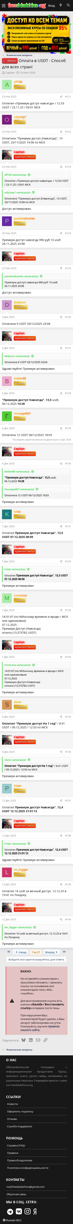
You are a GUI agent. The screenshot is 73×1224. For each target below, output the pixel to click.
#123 (68, 166)
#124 (68, 233)
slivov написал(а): (15, 760)
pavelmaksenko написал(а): (21, 276)
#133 (68, 610)
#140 (68, 919)
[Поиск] (68, 5)
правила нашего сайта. (40, 1028)
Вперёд (50, 952)
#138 (68, 835)
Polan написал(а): (15, 843)
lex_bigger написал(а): (18, 927)
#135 (68, 716)
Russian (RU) (13, 1220)
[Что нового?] (60, 5)
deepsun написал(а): (17, 356)
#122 (68, 131)
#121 (68, 96)
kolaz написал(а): (15, 569)
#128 (68, 393)
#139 (68, 884)
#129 (68, 428)
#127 (68, 348)
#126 (68, 317)
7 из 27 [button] (36, 952)
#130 (68, 463)
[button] (3, 5)
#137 (68, 800)
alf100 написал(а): (15, 174)
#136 (68, 752)
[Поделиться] (61, 97)
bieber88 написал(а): (17, 471)
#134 (68, 657)
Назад (22, 952)
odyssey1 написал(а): (17, 192)
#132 (68, 561)
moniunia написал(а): (17, 665)
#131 (68, 526)
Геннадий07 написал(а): (19, 489)
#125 (68, 268)
